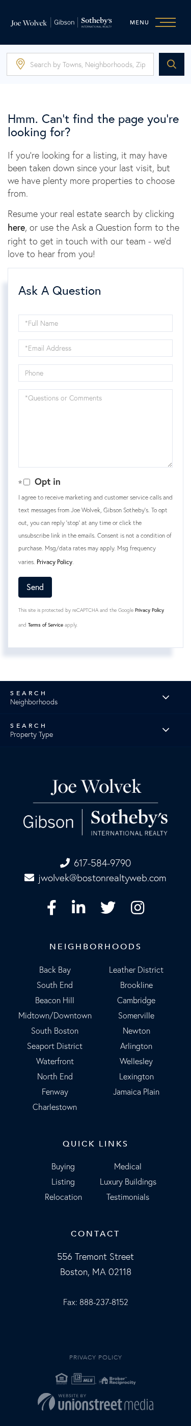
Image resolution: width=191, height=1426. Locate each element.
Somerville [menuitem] (136, 1015)
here (16, 227)
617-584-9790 (102, 863)
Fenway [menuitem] (55, 1092)
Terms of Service (45, 625)
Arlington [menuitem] (136, 1046)
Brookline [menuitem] (136, 985)
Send (35, 586)
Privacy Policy (54, 562)
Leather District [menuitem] (136, 970)
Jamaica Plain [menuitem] (136, 1092)
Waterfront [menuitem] (55, 1061)
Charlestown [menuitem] (55, 1107)
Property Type (31, 734)
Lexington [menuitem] (136, 1076)
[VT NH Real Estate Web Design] (95, 1401)
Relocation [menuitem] (63, 1197)
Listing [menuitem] (63, 1181)
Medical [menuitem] (128, 1166)
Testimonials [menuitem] (127, 1197)
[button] (171, 64)
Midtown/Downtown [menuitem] (55, 1015)
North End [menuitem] (55, 1076)
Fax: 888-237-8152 (95, 1302)
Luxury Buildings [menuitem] (128, 1181)
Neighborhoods (34, 701)
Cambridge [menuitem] (136, 1000)
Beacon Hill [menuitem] (54, 1000)
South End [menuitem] (55, 985)
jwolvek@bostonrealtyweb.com (102, 878)
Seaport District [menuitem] (55, 1046)
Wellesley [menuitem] (136, 1061)
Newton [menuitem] (136, 1031)
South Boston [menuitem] (54, 1031)
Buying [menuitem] (63, 1166)
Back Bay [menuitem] (55, 970)
